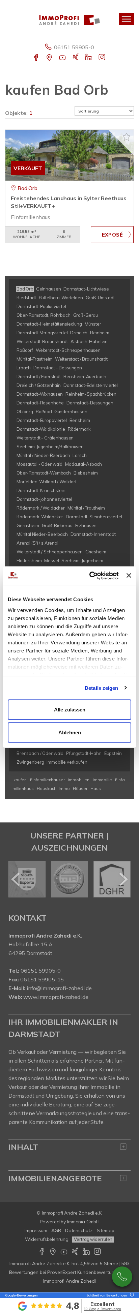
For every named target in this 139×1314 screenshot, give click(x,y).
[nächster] (123, 879)
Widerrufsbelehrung (46, 1239)
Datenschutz (79, 1230)
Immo (64, 788)
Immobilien (78, 779)
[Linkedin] (89, 58)
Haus (95, 788)
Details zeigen (101, 688)
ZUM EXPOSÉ (112, 234)
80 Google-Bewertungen (102, 1309)
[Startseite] (69, 19)
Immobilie (102, 779)
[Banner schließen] (129, 575)
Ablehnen (69, 732)
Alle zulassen (69, 709)
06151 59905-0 (74, 47)
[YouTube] (63, 58)
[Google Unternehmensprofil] (50, 58)
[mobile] (126, 19)
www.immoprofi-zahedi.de (55, 997)
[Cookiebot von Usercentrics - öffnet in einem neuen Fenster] (90, 575)
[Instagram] (102, 58)
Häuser (80, 788)
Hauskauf (46, 788)
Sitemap (105, 1230)
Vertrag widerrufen (93, 1239)
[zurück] (16, 879)
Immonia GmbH (83, 1222)
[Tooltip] (131, 1295)
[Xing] (76, 58)
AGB (56, 1230)
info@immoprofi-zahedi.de (59, 988)
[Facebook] (36, 58)
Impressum (36, 1230)
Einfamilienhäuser (47, 779)
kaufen (20, 779)
